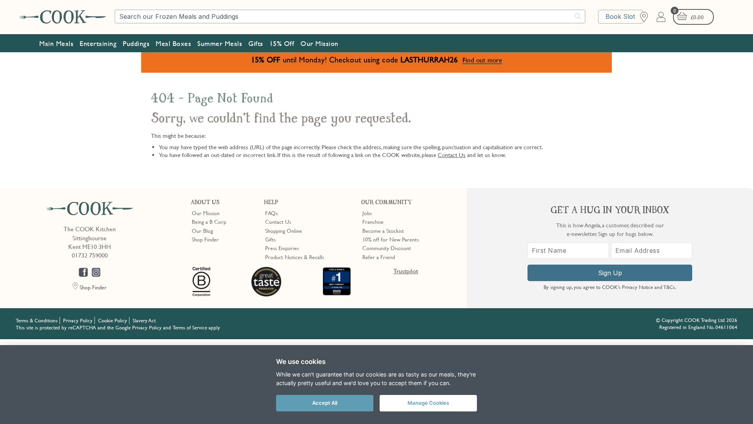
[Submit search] (578, 16)
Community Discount (386, 247)
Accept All (324, 403)
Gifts (255, 43)
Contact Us (452, 154)
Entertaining (98, 43)
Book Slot (620, 16)
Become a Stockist (383, 230)
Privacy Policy (78, 320)
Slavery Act (144, 320)
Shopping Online (283, 230)
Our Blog (202, 230)
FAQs (271, 212)
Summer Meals (219, 43)
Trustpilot (405, 271)
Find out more (482, 60)
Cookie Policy (112, 320)
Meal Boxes (173, 43)
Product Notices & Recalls (294, 256)
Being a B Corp (209, 221)
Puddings (136, 43)
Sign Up (610, 273)
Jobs (367, 212)
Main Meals (56, 43)
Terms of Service (190, 327)
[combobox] (350, 16)
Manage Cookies (428, 403)
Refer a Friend (378, 256)
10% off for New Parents (390, 239)
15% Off (282, 43)
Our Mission (319, 43)
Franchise (373, 221)
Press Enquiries (282, 247)
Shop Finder (205, 239)
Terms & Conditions (37, 320)
